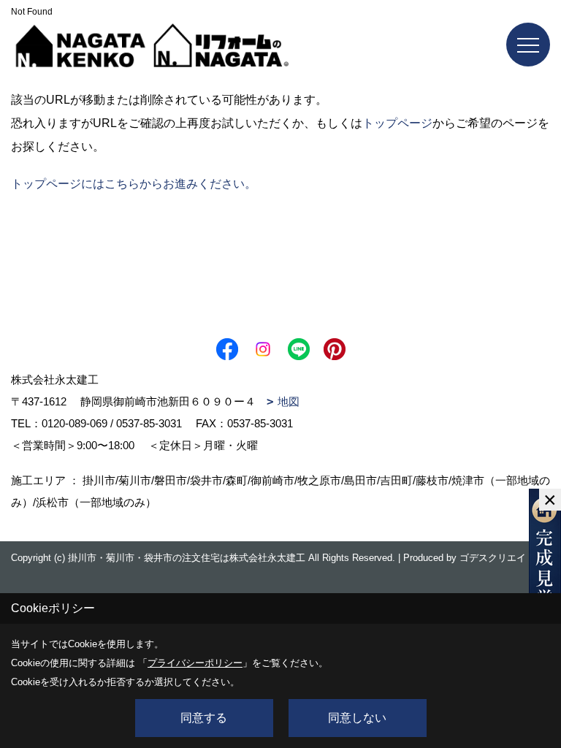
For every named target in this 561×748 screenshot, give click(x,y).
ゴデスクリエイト (497, 557)
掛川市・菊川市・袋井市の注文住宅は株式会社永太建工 (186, 557)
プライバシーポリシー (195, 662)
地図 (288, 401)
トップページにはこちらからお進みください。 (133, 184)
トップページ (397, 123)
